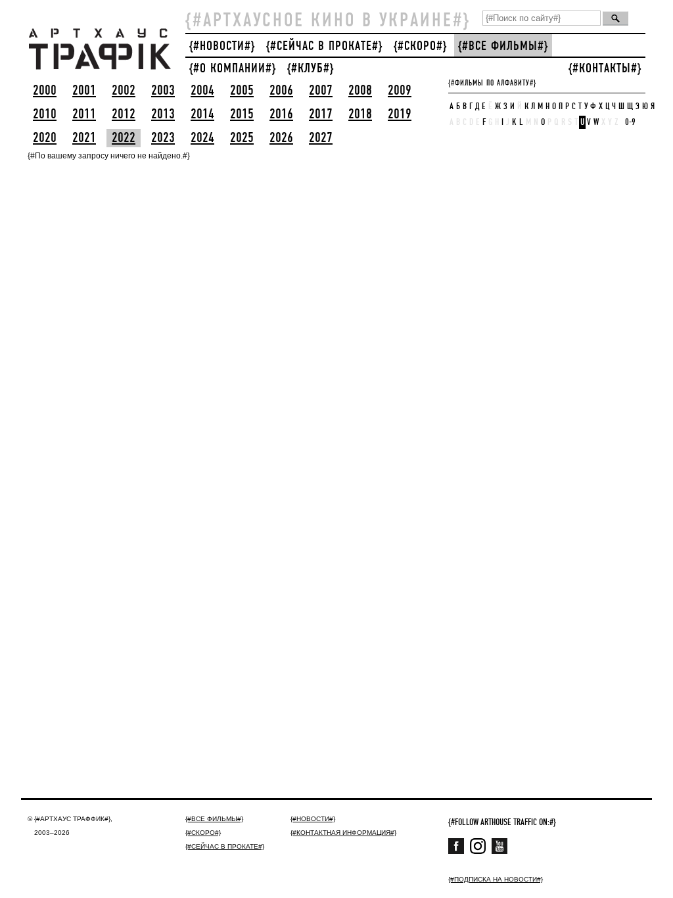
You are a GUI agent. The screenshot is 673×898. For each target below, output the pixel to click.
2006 (281, 91)
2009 (399, 91)
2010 (45, 114)
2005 (242, 91)
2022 (123, 138)
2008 (360, 91)
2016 (281, 114)
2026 (281, 138)
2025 (242, 138)
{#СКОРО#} (420, 46)
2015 (242, 114)
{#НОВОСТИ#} (222, 46)
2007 (321, 91)
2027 (321, 138)
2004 (202, 91)
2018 (360, 114)
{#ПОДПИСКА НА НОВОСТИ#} (495, 879)
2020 (45, 138)
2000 (45, 91)
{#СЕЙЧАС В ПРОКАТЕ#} (324, 46)
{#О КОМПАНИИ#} (232, 68)
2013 (163, 114)
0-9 (630, 122)
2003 (163, 91)
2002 (123, 91)
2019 (399, 114)
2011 (84, 114)
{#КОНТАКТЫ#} (605, 68)
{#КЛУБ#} (310, 68)
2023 (163, 138)
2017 (321, 114)
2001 (84, 91)
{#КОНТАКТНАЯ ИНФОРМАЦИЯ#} (343, 832)
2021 (84, 138)
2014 (202, 114)
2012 (123, 114)
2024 (202, 138)
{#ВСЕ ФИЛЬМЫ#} (503, 46)
